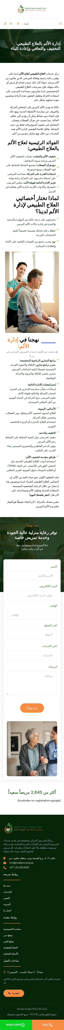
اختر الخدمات (49, 646)
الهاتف (53, 605)
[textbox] (47, 634)
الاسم (54, 566)
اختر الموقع (50, 625)
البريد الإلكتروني (48, 586)
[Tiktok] (4, 24)
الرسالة (53, 666)
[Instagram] (10, 24)
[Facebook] (17, 24)
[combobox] (32, 634)
